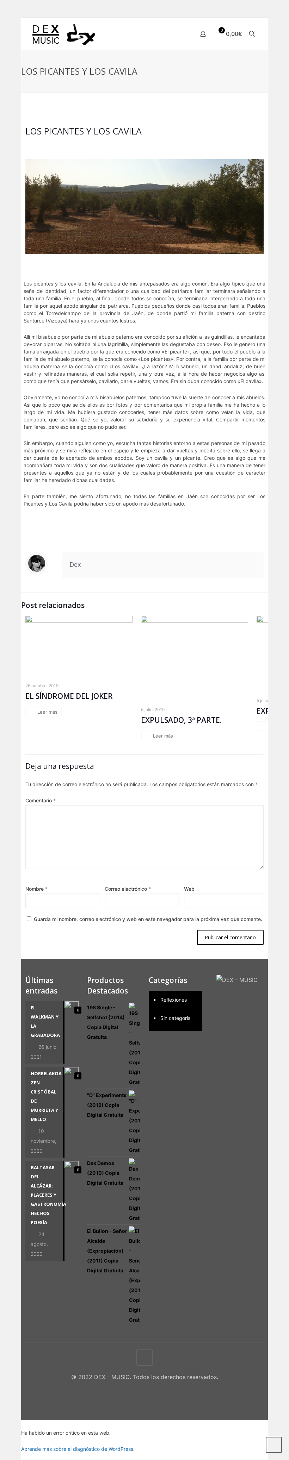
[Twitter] (139, 1390)
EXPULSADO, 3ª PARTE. (181, 720)
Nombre (36, 889)
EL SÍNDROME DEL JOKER (69, 696)
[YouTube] (149, 1390)
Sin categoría (175, 1018)
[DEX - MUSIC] (63, 34)
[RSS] (158, 1390)
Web (189, 889)
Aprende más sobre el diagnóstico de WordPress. (78, 1449)
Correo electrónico (128, 889)
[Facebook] (130, 1390)
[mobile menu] (178, 34)
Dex (75, 564)
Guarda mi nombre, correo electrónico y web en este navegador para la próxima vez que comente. (148, 919)
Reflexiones (173, 1000)
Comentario (40, 800)
